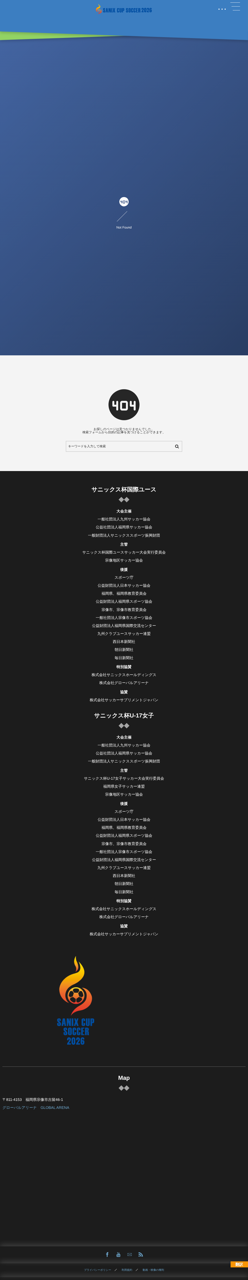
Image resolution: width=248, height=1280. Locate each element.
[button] (235, 6)
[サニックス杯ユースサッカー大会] (124, 9)
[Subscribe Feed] (140, 1254)
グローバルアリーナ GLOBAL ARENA (35, 1108)
